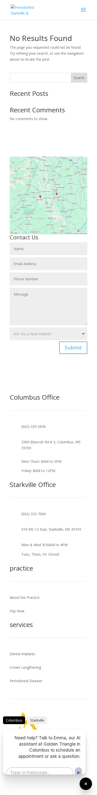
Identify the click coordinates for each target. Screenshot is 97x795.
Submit (73, 347)
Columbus (14, 720)
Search (79, 77)
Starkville (37, 720)
